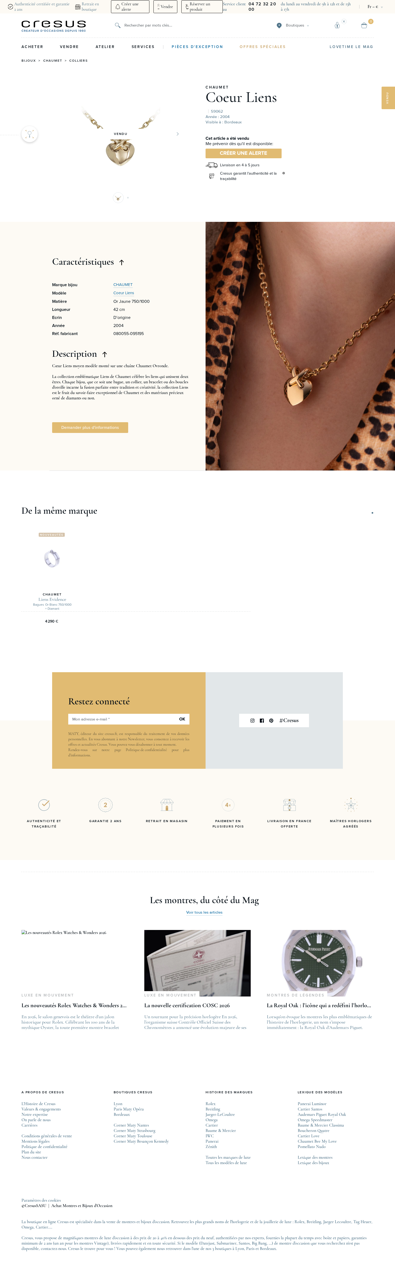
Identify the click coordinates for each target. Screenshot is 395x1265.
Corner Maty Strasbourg (134, 1130)
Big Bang (259, 1243)
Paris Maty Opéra (129, 1109)
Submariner (226, 1243)
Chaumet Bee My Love (317, 1141)
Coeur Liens (241, 97)
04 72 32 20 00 (262, 7)
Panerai (212, 1141)
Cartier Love (308, 1136)
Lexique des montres (315, 1157)
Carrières (29, 1125)
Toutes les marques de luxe (228, 1157)
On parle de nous (36, 1120)
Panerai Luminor (312, 1103)
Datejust (207, 1243)
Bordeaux (122, 1114)
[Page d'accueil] (53, 26)
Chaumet (52, 60)
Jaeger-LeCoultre (220, 1114)
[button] (118, 197)
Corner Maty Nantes (131, 1125)
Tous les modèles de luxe (226, 1162)
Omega (212, 1120)
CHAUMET (217, 87)
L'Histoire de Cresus (38, 1103)
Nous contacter (34, 1157)
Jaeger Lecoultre (337, 1221)
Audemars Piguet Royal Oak (322, 1114)
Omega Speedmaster (315, 1120)
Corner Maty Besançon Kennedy (141, 1141)
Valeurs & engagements (41, 1109)
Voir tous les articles (204, 912)
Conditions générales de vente (46, 1136)
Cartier (212, 1125)
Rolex (211, 1103)
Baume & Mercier (221, 1130)
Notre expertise (34, 1114)
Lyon (118, 1103)
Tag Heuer (362, 1221)
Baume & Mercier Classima (321, 1125)
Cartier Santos (310, 1109)
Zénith (211, 1146)
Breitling (213, 1109)
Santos (244, 1243)
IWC (210, 1136)
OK (182, 719)
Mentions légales (35, 1141)
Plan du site (31, 1152)
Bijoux (28, 60)
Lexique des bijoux (313, 1162)
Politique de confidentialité (146, 750)
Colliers (78, 60)
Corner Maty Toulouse (133, 1136)
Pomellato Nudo (312, 1146)
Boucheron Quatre (313, 1130)
